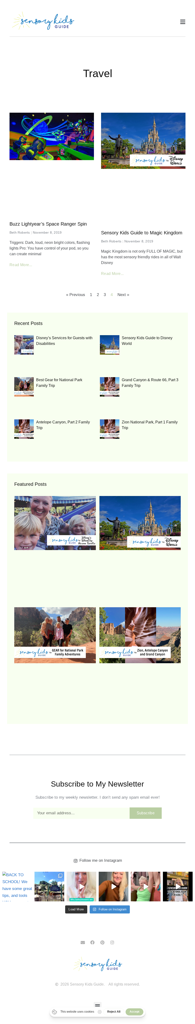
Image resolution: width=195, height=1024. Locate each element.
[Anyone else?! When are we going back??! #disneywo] (146, 886)
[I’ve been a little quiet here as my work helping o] (113, 886)
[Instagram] (112, 942)
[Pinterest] (102, 942)
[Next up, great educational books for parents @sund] (178, 886)
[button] (98, 1006)
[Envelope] (83, 942)
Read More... (21, 265)
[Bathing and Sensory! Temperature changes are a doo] (81, 886)
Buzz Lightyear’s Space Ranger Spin (48, 224)
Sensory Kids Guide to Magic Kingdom (141, 232)
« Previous (75, 294)
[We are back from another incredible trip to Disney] (49, 886)
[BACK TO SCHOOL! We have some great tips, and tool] (17, 886)
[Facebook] (93, 942)
